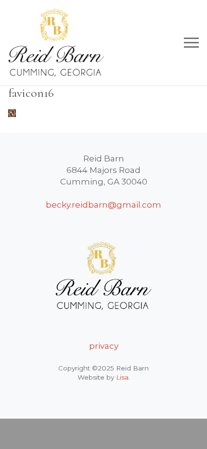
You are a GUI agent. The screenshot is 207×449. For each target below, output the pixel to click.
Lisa (122, 377)
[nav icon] (191, 42)
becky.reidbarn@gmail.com (103, 205)
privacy (103, 346)
